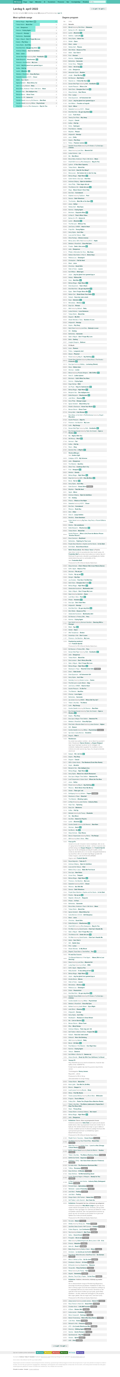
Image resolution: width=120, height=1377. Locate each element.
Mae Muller (76, 255)
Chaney (71, 694)
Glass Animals (73, 92)
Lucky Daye (72, 965)
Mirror (75, 106)
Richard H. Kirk (73, 1323)
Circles (79, 129)
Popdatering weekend (75, 641)
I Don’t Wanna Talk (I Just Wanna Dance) (91, 566)
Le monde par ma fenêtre (84, 1252)
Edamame (89, 27)
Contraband (79, 193)
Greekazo (71, 1262)
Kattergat (83, 1315)
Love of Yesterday (81, 1189)
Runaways (77, 1168)
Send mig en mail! (45, 1357)
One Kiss (87, 179)
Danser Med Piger (21, 56)
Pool (87, 195)
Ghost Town (30, 94)
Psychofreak (41, 103)
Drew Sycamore (73, 98)
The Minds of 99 (73, 187)
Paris (81, 597)
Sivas (70, 150)
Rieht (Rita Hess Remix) (89, 1318)
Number (82, 72)
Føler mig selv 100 (86, 1029)
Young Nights (80, 229)
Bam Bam (43, 100)
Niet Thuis (87, 1232)
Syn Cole (71, 733)
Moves (80, 979)
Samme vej (87, 1054)
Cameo (92, 680)
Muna (70, 373)
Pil (24, 97)
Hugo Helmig (72, 384)
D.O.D (80, 915)
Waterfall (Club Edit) (87, 669)
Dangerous (24, 27)
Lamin (18, 71)
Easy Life (71, 807)
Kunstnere (51, 2)
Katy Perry (91, 520)
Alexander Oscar (73, 72)
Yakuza (71, 1051)
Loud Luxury (72, 1090)
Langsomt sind (78, 351)
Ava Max (76, 703)
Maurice (71, 1276)
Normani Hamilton (86, 622)
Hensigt (26, 33)
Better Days (91, 255)
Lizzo (70, 115)
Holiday (74, 331)
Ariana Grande (73, 1057)
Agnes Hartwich (21, 83)
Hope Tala (72, 805)
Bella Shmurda (80, 1255)
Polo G (84, 255)
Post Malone (72, 129)
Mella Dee (72, 1145)
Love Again (78, 694)
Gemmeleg (77, 1273)
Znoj (74, 1340)
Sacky (83, 1249)
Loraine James (86, 1301)
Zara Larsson (72, 660)
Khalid (70, 406)
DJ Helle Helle (73, 1165)
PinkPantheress (88, 415)
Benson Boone (20, 94)
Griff (70, 569)
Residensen (72, 739)
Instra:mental (72, 1312)
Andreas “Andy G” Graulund (26, 1357)
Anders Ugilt (76, 455)
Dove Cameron (73, 538)
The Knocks (99, 359)
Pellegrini (86, 1176)
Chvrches (71, 266)
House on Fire (81, 50)
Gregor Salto (72, 1197)
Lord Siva (80, 150)
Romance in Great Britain (85, 1018)
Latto (70, 425)
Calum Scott (84, 779)
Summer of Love (89, 320)
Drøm (70, 672)
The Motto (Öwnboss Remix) (89, 1155)
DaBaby (82, 364)
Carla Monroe (79, 733)
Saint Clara (72, 89)
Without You (82, 224)
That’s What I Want (81, 215)
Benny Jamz (72, 241)
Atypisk (71, 1273)
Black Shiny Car (32, 83)
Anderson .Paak (28, 89)
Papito (84, 1276)
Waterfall (84, 796)
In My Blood (83, 949)
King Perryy (72, 1255)
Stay (88, 683)
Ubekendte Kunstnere (75, 588)
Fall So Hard (81, 260)
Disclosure (77, 406)
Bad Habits (80, 78)
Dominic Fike (72, 450)
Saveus (71, 198)
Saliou (70, 1235)
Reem (70, 447)
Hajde (96, 241)
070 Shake (90, 146)
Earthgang (72, 793)
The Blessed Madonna (75, 957)
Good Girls (79, 266)
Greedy (77, 472)
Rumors (75, 348)
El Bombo (81, 1171)
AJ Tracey (82, 813)
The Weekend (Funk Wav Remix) (92, 762)
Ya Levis (71, 1221)
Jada (17, 27)
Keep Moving (78, 75)
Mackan (78, 1262)
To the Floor (91, 1276)
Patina (70, 143)
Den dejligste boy (31, 91)
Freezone (82, 1323)
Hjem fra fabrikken (34, 51)
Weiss (70, 1093)
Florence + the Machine (23, 62)
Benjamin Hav (20, 91)
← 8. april (94, 9)
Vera (77, 597)
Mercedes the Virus (80, 252)
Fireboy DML (81, 617)
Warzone (92, 1265)
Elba (70, 1026)
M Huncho (72, 1265)
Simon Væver (89, 550)
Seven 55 (95, 1301)
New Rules (78, 872)
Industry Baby (93, 802)
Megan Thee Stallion (81, 719)
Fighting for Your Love (83, 541)
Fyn (87, 1271)
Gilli (78, 241)
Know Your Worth (87, 406)
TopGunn (82, 195)
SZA (81, 478)
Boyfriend (82, 538)
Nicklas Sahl (72, 47)
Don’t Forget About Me (80, 291)
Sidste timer (77, 367)
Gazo (88, 1249)
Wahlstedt (71, 1189)
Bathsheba (19, 36)
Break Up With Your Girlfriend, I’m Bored (91, 1057)
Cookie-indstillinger (34, 1369)
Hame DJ (81, 1304)
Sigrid (70, 106)
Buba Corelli (78, 1226)
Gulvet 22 (30, 97)
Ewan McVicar (73, 1171)
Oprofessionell (73, 1335)
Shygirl (101, 415)
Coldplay (71, 458)
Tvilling (71, 1168)
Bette (70, 339)
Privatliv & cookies (18, 1369)
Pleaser (77, 131)
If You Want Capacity (81, 164)
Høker (70, 67)
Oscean (71, 1337)
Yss (70, 1232)
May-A (80, 357)
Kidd (34, 56)
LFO (70, 1326)
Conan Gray (72, 64)
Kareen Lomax (84, 680)
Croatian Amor (73, 1306)
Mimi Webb (72, 50)
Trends (17, 2)
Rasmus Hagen (77, 1176)
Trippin (89, 793)
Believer (82, 342)
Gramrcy (71, 1329)
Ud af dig (76, 67)
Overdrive (88, 733)
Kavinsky (71, 680)
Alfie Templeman (73, 632)
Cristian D (79, 1232)
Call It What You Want (82, 378)
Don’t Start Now (80, 602)
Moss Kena (90, 359)
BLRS (70, 1150)
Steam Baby (89, 1304)
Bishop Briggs (20, 21)
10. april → (101, 9)
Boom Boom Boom (82, 547)
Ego (74, 627)
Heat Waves (82, 92)
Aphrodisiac (82, 1186)
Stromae (71, 370)
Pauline (71, 574)
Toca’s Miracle (79, 1098)
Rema (88, 836)
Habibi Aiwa (76, 943)
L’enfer (77, 370)
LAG (70, 1340)
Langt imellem (78, 515)
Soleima (71, 36)
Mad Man (76, 280)
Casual (77, 120)
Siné (70, 512)
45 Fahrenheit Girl (85, 98)
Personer (61, 2)
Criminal (95, 1226)
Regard (71, 735)
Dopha (18, 42)
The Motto (83, 703)
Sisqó (70, 1109)
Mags (70, 190)
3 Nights (80, 450)
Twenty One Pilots (74, 117)
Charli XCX (19, 106)
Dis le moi (79, 1238)
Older (74, 512)
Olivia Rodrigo (73, 238)
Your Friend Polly (86, 1141)
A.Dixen (71, 1309)
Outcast (75, 55)
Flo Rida (71, 929)
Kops (70, 300)
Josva (70, 204)
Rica (87, 838)
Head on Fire (81, 569)
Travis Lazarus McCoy (75, 1096)
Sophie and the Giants (89, 544)
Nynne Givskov (85, 743)
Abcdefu (76, 765)
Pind (70, 95)
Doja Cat (71, 305)
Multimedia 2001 (88, 588)
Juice (23, 54)
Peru (87, 617)
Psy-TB (81, 1335)
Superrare (84, 1158)
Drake (70, 990)
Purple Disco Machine (75, 359)
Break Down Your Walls (84, 294)
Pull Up (24, 68)
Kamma (18, 30)
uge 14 (60, 13)
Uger (31, 2)
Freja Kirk (71, 229)
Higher (102, 724)
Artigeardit (19, 33)
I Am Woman (81, 412)
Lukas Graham (73, 153)
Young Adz (72, 1268)
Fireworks (72, 361)
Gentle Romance (80, 1332)
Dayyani (71, 120)
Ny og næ (77, 574)
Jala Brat (71, 1226)
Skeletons (78, 807)
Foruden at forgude (83, 103)
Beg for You (43, 106)
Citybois (71, 195)
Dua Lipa (80, 179)
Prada (88, 1224)
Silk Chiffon (93, 373)
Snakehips (72, 635)
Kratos (78, 1321)
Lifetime (71, 147)
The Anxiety (72, 201)
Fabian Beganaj (73, 1229)
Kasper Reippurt (97, 743)
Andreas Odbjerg (21, 51)
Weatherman (31, 59)
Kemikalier (40, 56)
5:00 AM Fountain (84, 1306)
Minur (70, 1259)
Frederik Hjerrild (77, 643)
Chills (75, 137)
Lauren (80, 269)
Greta (70, 126)
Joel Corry (72, 226)
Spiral (76, 1337)
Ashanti (27, 86)
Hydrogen (76, 126)
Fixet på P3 (72, 842)
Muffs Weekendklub (75, 550)
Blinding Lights (83, 799)
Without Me (77, 277)
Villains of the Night (80, 500)
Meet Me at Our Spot (83, 201)
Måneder (38, 2)
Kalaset (71, 297)
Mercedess (72, 303)
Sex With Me (79, 886)
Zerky (77, 1160)
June (70, 137)
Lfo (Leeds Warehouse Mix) (81, 1326)
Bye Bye (77, 577)
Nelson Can (72, 294)
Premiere (90, 486)
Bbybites (71, 131)
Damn (86, 594)
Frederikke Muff (73, 554)
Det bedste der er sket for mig (86, 173)
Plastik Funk (72, 1138)
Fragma (71, 1098)
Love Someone (83, 311)
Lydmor (71, 164)
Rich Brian (81, 27)
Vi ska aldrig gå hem (84, 971)
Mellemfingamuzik (82, 1241)
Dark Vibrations (79, 198)
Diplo (17, 39)
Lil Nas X (71, 215)
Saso (70, 594)
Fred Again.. (87, 957)
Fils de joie (78, 571)
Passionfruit (77, 990)
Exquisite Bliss (80, 212)
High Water (29, 21)
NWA (88, 965)
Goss (70, 280)
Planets (79, 47)
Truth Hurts (76, 115)
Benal (70, 481)
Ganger (71, 577)
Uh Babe (76, 1043)
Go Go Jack (87, 1259)
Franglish (71, 1238)
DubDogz (71, 1160)
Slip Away (90, 252)
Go (77, 830)
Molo (70, 1241)
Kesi (81, 241)
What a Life (83, 86)
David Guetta (83, 929)
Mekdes (18, 74)
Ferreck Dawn (73, 1186)
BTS (76, 458)
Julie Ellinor (72, 398)
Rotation (86, 2)
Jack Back (72, 1192)
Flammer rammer (79, 143)
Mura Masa (72, 415)
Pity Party (25, 42)
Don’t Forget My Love (33, 39)
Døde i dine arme (79, 246)
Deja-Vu (82, 420)
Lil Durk (83, 965)
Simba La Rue (78, 1259)
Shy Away (84, 117)
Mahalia (71, 813)
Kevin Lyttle (72, 1084)
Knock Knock (78, 1235)
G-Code (84, 1262)
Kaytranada (77, 836)
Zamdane (71, 1252)
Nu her (75, 481)
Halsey (71, 277)
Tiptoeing (79, 805)
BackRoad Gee (90, 1255)
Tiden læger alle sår (83, 184)
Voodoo (101, 1150)
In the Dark (101, 544)
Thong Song (77, 1109)
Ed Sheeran (34, 100)
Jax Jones (72, 700)
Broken (82, 632)
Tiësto (70, 703)
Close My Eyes (34, 74)
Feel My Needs (78, 1093)
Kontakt (26, 1369)
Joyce (18, 65)
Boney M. (78, 898)
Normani (71, 441)
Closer (35, 77)
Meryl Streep (77, 1026)
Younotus (80, 1138)
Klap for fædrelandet (82, 387)
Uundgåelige (75, 2)
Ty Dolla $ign (99, 146)
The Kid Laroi (72, 224)
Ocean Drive (82, 486)
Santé (77, 827)
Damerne (77, 1051)
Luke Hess (72, 1321)
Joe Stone (72, 1141)
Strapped (75, 469)
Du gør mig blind (31, 48)
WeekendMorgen (74, 453)
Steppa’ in (77, 1087)
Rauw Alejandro (73, 861)
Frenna (71, 1243)
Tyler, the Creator (91, 431)
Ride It (76, 735)
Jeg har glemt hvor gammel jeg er (32, 65)
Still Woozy (72, 438)
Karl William (72, 103)
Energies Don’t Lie (82, 89)
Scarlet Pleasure (73, 86)
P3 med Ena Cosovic (75, 954)
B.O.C (90, 241)
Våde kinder (77, 672)
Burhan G (19, 97)
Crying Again (26, 30)
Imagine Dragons (74, 342)
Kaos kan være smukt (81, 297)
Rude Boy (78, 509)
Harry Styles (20, 45)
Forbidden (81, 1312)
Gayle (70, 765)
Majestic (71, 898)
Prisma (71, 500)
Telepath (80, 64)
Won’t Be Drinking (81, 1037)
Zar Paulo (71, 387)
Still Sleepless (87, 915)
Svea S (71, 375)
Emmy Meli (72, 412)
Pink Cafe (71, 724)
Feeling (78, 1192)
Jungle (70, 75)
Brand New (95, 1141)
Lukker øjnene (78, 375)
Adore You (80, 38)
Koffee (18, 68)
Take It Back (83, 286)
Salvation (76, 300)
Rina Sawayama (33, 106)
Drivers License (83, 238)
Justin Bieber (82, 683)
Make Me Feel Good (88, 870)
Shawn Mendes (73, 320)
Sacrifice (80, 464)
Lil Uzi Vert (79, 415)
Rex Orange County (74, 431)
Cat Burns (71, 830)
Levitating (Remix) (92, 364)
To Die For (83, 688)
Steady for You (95, 1176)
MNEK (78, 226)
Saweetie (19, 77)
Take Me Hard (79, 489)
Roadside (90, 813)
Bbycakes (72, 417)
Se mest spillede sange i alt (78, 1357)
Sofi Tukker (72, 1032)
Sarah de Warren (92, 1150)
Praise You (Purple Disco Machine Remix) (90, 1101)
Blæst (18, 54)
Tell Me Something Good (86, 1174)
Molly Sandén (73, 971)
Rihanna (71, 509)
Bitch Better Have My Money (84, 788)
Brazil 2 (77, 1246)
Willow (33, 103)
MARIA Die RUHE (74, 1158)
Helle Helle (86, 1123)
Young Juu (82, 1224)
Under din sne (84, 187)
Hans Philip (72, 184)
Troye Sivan (77, 951)
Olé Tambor (81, 1197)
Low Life (77, 36)
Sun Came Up (90, 1200)
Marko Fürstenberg (74, 1318)
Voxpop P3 (72, 1060)
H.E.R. (30, 77)
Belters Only (72, 870)
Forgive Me (90, 1032)
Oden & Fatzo (73, 269)
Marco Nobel (77, 1150)
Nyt (68, 2)
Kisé (83, 235)
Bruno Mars (19, 89)
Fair (76, 441)
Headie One (84, 1265)
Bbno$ (70, 27)
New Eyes (80, 207)
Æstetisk (24, 71)
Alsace (70, 354)
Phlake (71, 252)
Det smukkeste (79, 525)
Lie (80, 153)
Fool (70, 55)
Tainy (80, 320)
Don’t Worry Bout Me (84, 660)
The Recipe (95, 836)
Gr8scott (71, 1037)
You (92, 951)
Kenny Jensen (83, 1071)
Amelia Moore (73, 979)
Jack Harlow (83, 802)
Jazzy (79, 870)
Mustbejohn (72, 1018)
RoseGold (25, 74)
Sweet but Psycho (81, 819)
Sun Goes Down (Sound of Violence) (92, 1160)
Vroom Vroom (88, 1138)
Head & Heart (85, 226)
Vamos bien (90, 1197)
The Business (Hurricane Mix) (87, 1165)
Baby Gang (72, 1249)
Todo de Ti (82, 861)
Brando (84, 1090)
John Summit (81, 1200)
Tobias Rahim (20, 24)
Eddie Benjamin (21, 59)
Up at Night (91, 1006)
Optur (76, 41)
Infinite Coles (84, 1145)
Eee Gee (71, 193)
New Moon (75, 156)
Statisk (70, 41)
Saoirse (71, 1332)
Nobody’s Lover (93, 328)
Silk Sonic (38, 89)
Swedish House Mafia (75, 146)
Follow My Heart (82, 81)
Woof (78, 438)
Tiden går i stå (78, 790)
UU (35, 21)
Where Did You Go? (92, 700)
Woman (77, 305)
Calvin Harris (72, 179)
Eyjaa (70, 291)
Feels (71, 522)
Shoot (93, 1249)
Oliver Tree (72, 467)
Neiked (71, 255)
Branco (71, 1087)
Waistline (77, 1243)
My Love (34, 62)
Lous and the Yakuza (75, 235)
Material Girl (89, 150)
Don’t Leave (83, 635)
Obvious (79, 303)
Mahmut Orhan (81, 1032)
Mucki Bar (29, 24)
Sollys (75, 204)
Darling (75, 339)
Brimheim (71, 212)
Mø (69, 156)
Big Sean (84, 520)
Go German (100, 1255)
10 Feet (76, 901)
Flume (70, 357)
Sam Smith (72, 170)
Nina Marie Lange (88, 1205)
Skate (44, 89)
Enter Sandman (80, 517)
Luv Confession (84, 1229)
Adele (18, 80)
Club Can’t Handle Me (96, 929)
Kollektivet (72, 1120)
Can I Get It (24, 80)
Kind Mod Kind (20, 48)
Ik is (102, 1241)
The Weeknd (72, 464)
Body (89, 1090)
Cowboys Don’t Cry (83, 467)
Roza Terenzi (72, 1304)
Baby (32, 86)
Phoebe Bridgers (83, 373)
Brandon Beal (80, 724)
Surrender (27, 36)
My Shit (77, 317)
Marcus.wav (72, 173)
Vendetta (77, 600)
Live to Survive (76, 1020)
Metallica (71, 517)
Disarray (79, 398)
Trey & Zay (77, 1276)
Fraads (71, 246)
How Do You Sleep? (82, 170)
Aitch (17, 86)
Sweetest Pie (93, 719)
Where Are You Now (95, 779)
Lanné (70, 1176)
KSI (69, 331)
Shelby (71, 1224)
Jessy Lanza (72, 1301)
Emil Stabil (72, 547)
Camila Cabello (20, 100)
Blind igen (80, 272)
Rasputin (85, 898)
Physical (76, 354)
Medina (71, 525)
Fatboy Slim (72, 1101)
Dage (25, 2)
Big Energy (76, 425)
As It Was (28, 45)
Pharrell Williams (101, 520)
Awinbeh (80, 594)
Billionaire (99, 1096)
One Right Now (91, 1046)
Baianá (74, 727)
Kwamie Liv (72, 81)
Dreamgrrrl (81, 257)
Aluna (70, 836)
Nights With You (77, 436)
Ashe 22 (71, 1246)
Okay (75, 447)
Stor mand (93, 1112)
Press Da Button (81, 1268)
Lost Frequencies (74, 779)
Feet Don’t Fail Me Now (84, 580)
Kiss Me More (88, 478)
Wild (79, 384)
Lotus (74, 95)
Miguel (23, 39)
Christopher (72, 260)
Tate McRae (86, 951)
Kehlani (83, 793)
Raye (77, 669)
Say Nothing (88, 357)
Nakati (77, 1221)
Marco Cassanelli (74, 1315)
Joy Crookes (72, 580)
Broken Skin (78, 1309)
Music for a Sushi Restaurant (86, 774)
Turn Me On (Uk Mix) (83, 1084)
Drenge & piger (81, 401)
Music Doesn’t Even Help (81, 190)
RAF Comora (87, 1226)
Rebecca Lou (72, 257)
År (44, 2)
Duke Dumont (73, 486)
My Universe (83, 458)
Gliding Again (79, 1329)
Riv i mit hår (78, 754)
